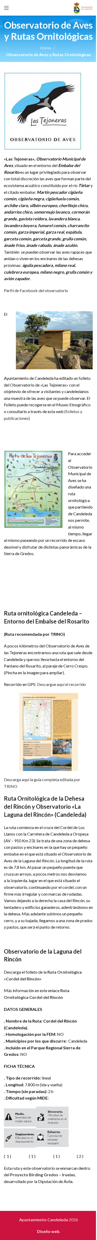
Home (45, 47)
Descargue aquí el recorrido (61, 684)
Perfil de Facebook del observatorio (36, 290)
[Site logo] (83, 7)
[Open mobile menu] (6, 8)
